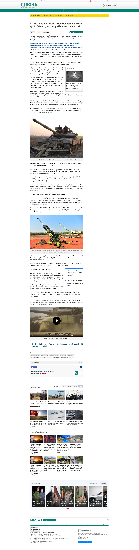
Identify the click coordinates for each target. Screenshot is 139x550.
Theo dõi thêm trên (93, 483)
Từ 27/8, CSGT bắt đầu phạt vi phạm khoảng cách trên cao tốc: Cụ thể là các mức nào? (76, 468)
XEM (81, 386)
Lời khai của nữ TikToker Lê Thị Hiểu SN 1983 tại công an (53, 501)
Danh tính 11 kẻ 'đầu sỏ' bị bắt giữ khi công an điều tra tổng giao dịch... (67, 501)
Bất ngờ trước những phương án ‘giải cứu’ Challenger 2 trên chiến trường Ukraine (74, 423)
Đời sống (112, 10)
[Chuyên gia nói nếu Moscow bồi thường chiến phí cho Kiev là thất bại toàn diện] (74, 395)
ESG (37, 10)
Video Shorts (36, 483)
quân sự (71, 357)
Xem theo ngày (57, 386)
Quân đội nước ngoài (47, 15)
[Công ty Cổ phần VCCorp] (50, 529)
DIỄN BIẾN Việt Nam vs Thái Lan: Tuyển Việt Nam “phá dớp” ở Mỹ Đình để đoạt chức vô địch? (50, 447)
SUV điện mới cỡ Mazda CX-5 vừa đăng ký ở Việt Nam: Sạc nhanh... (96, 501)
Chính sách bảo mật (82, 538)
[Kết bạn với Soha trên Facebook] (76, 373)
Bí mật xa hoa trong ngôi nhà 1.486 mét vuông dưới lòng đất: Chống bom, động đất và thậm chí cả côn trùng (63, 448)
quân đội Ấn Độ (44, 355)
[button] (68, 508)
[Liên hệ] (81, 367)
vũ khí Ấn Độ (63, 355)
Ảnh (102, 524)
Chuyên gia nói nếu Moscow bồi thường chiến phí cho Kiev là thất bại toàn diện (74, 403)
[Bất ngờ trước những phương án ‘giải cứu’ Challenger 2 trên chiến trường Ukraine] (74, 415)
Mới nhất (26, 10)
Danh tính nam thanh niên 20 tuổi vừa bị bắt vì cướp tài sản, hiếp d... (38, 501)
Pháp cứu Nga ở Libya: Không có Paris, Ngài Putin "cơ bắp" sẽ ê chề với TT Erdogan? (74, 273)
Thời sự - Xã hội (42, 524)
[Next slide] (105, 497)
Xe (101, 10)
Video (98, 524)
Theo (56, 362)
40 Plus (61, 10)
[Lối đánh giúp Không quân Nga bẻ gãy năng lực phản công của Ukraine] (56, 415)
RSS (105, 524)
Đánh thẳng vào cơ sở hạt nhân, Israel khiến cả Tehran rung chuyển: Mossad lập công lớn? (73, 86)
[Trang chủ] (29, 5)
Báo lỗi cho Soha (78, 32)
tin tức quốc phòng (38, 49)
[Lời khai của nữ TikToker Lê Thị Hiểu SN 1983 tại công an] (53, 496)
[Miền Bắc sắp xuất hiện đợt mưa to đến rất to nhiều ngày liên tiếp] (76, 439)
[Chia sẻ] (32, 32)
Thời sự (41, 10)
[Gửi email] (70, 32)
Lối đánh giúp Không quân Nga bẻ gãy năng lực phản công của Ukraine (56, 423)
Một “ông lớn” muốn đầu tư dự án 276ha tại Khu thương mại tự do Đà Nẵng (50, 468)
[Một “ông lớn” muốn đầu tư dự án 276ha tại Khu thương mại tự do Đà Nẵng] (50, 460)
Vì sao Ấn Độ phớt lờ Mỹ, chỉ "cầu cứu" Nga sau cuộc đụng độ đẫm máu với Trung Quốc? (75, 283)
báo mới (35, 371)
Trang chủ (35, 524)
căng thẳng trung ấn (54, 355)
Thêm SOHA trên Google (44, 32)
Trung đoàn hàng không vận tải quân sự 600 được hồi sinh (56, 402)
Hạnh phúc (32, 10)
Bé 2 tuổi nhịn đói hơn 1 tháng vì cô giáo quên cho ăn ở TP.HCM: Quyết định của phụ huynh (63, 468)
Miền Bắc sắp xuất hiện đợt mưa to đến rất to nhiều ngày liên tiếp (76, 446)
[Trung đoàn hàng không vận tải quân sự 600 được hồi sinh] (56, 395)
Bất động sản (55, 10)
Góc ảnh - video (58, 15)
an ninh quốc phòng (44, 371)
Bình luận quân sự (69, 15)
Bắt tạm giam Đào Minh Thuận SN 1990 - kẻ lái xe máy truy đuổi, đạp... (81, 501)
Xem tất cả (104, 483)
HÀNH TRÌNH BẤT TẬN (45, 0)
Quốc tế (66, 10)
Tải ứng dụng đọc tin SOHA (49, 520)
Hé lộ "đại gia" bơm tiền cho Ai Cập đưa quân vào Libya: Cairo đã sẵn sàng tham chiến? (57, 345)
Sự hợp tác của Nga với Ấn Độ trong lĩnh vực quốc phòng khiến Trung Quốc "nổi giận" (53, 45)
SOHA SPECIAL (55, 0)
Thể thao (72, 10)
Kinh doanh (47, 10)
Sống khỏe (96, 10)
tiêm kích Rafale (55, 357)
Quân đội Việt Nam (35, 15)
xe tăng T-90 (70, 355)
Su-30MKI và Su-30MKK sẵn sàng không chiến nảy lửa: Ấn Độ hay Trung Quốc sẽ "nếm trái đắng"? (56, 47)
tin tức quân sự (64, 357)
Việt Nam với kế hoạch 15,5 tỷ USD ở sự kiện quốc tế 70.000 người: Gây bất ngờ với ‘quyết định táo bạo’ (38, 424)
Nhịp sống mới (78, 10)
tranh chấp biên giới (35, 355)
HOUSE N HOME (34, 0)
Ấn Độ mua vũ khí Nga (45, 357)
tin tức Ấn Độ (54, 49)
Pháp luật (90, 10)
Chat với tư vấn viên (85, 542)
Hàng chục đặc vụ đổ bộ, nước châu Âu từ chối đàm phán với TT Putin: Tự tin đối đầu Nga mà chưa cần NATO (38, 404)
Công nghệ (105, 10)
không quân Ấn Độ (35, 357)
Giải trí (84, 10)
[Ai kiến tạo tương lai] (109, 5)
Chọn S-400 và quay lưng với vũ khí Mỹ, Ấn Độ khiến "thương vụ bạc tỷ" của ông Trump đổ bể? (55, 43)
